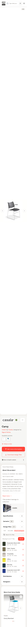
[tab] (5, 531)
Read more (6, 496)
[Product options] (21, 596)
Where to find (8, 444)
